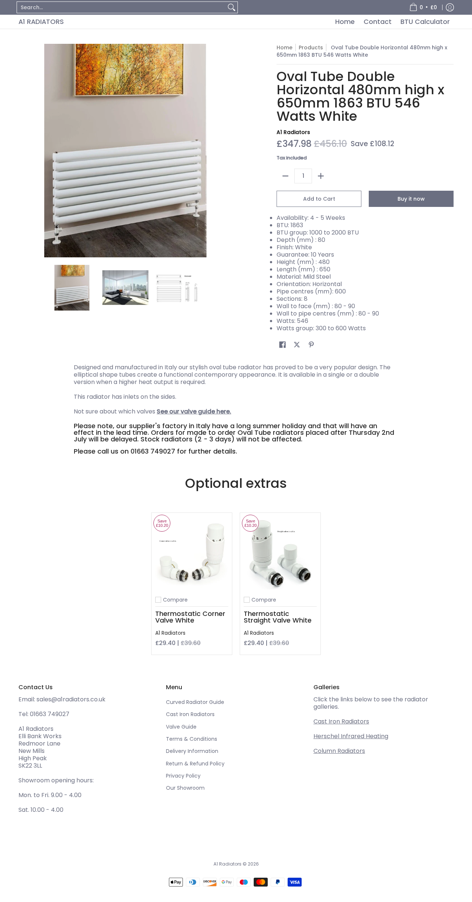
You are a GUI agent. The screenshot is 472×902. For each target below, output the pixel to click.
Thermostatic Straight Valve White (278, 617)
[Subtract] (285, 176)
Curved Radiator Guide (195, 702)
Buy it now (411, 198)
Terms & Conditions (191, 739)
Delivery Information (192, 751)
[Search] (231, 7)
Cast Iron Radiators (190, 714)
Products (311, 47)
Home (284, 47)
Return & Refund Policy (195, 763)
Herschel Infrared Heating (350, 736)
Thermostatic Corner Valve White (190, 617)
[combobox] (121, 7)
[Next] (227, 150)
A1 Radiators (41, 21)
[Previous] (23, 150)
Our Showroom (185, 788)
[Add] (321, 176)
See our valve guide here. (194, 411)
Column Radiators (339, 751)
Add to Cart (319, 198)
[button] (282, 344)
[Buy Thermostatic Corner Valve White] (191, 553)
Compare (175, 600)
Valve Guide (181, 726)
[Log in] (449, 7)
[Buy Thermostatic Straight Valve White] (280, 553)
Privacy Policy (183, 775)
